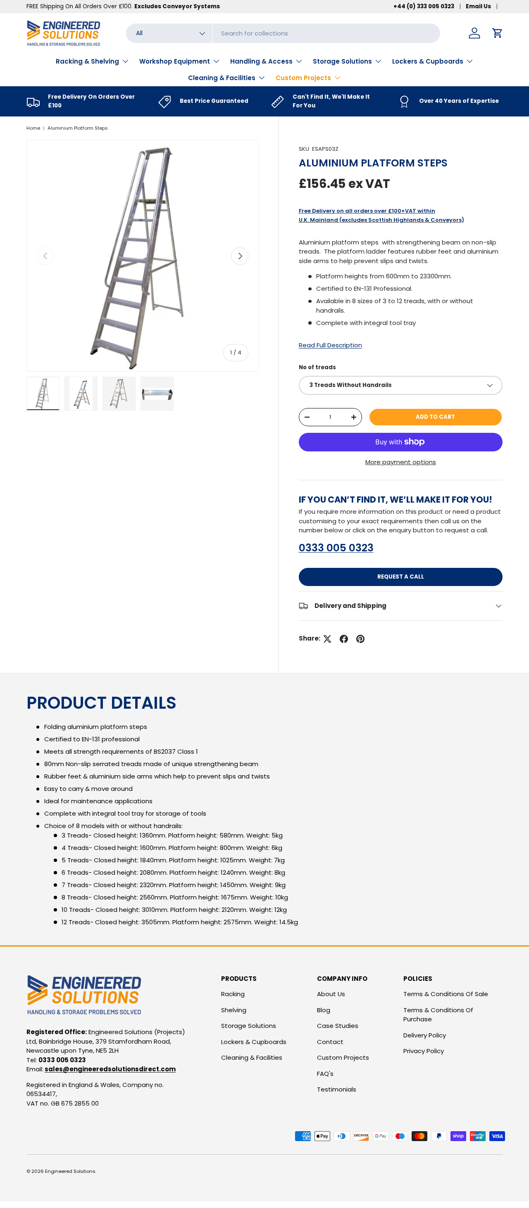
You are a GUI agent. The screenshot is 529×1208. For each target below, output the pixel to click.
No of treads (317, 367)
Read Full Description (330, 345)
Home (33, 128)
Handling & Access (261, 61)
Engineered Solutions (70, 1171)
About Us (331, 994)
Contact (330, 1041)
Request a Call (400, 577)
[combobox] (283, 33)
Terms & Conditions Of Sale (445, 994)
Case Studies (337, 1025)
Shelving (233, 1010)
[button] (497, 33)
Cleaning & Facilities (221, 78)
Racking (233, 994)
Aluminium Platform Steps (78, 128)
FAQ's (325, 1073)
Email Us (478, 6)
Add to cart (435, 417)
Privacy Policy (423, 1051)
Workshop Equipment (174, 61)
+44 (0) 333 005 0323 (423, 6)
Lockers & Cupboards (427, 61)
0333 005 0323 (336, 548)
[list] (142, 256)
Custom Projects (303, 78)
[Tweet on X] (327, 639)
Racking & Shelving (87, 61)
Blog (323, 1010)
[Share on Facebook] (344, 639)
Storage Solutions (342, 61)
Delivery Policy (424, 1035)
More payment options (400, 462)
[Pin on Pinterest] (360, 639)
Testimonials (336, 1089)
